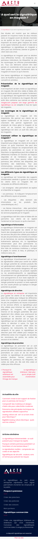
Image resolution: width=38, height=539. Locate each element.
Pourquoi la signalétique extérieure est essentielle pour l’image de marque (10, 374)
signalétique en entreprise (14, 293)
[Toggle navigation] (35, 3)
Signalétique (6, 29)
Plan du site (19, 538)
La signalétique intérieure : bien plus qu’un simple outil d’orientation (27, 373)
